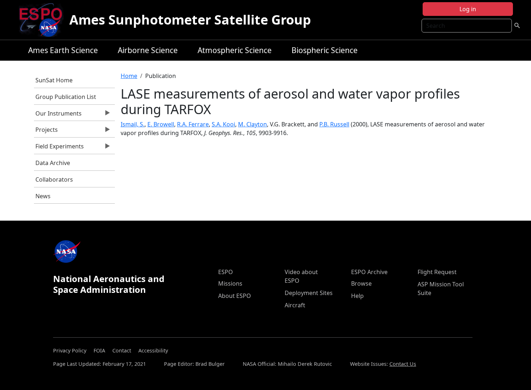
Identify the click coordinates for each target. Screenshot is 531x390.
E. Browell (160, 124)
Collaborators (54, 179)
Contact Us (402, 363)
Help (357, 296)
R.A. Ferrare (193, 124)
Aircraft (295, 305)
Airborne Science (148, 50)
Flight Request (437, 272)
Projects (46, 131)
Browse (361, 283)
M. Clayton (252, 124)
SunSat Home (54, 80)
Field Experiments (59, 148)
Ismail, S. (132, 124)
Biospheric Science (325, 50)
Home (129, 76)
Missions (230, 283)
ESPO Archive (369, 272)
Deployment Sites (309, 293)
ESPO (225, 272)
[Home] (43, 20)
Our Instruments (58, 115)
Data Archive (52, 163)
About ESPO (234, 296)
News (43, 196)
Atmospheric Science (235, 50)
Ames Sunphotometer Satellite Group (190, 20)
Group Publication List (65, 97)
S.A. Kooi (223, 124)
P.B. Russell (334, 124)
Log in (467, 9)
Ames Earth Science (63, 50)
